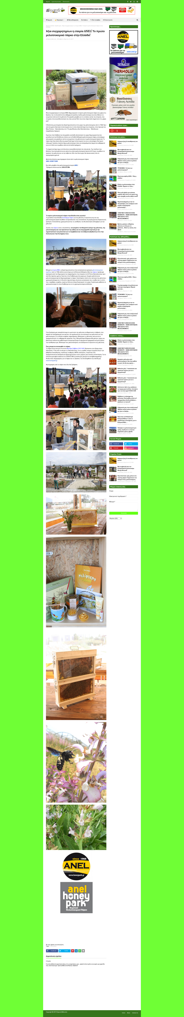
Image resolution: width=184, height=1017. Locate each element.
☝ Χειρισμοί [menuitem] (59, 20)
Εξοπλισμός (58, 25)
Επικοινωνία (66, 1)
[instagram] (134, 1)
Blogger (73, 1014)
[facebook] (128, 1)
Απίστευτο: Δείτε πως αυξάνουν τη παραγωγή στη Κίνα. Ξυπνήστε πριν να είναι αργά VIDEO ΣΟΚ (128, 389)
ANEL (76, 165)
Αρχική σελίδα (50, 25)
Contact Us (135, 1013)
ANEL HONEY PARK (52, 161)
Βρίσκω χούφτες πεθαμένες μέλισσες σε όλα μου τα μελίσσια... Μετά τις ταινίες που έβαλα (127, 227)
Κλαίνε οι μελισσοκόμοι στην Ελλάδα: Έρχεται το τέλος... (126, 185)
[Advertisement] (76, 56)
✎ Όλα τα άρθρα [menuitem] (95, 20)
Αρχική (48, 1)
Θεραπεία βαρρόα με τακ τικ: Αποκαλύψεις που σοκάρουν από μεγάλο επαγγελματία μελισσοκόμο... (128, 204)
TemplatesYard (60, 1014)
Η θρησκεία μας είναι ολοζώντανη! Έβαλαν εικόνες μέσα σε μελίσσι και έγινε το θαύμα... (128, 160)
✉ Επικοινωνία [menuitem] (107, 20)
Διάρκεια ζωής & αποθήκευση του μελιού (128, 142)
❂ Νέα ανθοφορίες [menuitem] (72, 20)
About (128, 1013)
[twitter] (131, 1)
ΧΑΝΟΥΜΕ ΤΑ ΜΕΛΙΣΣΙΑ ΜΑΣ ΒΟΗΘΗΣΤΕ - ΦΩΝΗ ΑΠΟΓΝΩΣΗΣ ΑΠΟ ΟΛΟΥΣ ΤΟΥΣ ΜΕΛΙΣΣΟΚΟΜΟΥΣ (127, 215)
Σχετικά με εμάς (56, 1)
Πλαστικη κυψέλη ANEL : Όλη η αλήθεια (127, 177)
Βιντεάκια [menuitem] (84, 20)
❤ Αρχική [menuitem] (49, 20)
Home (123, 1013)
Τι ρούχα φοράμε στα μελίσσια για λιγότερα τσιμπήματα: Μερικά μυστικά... (128, 287)
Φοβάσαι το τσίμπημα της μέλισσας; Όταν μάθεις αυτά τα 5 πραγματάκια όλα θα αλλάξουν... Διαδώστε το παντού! (127, 399)
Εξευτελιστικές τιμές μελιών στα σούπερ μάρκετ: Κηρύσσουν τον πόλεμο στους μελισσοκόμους (127, 260)
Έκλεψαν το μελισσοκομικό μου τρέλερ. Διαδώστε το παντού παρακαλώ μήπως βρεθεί (127, 429)
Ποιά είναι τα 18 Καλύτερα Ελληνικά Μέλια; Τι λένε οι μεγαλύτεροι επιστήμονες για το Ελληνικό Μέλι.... (127, 419)
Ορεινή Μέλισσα (51, 39)
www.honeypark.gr (51, 360)
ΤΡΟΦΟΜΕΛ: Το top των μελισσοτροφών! (125, 169)
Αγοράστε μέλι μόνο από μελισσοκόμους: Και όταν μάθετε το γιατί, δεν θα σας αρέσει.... (127, 361)
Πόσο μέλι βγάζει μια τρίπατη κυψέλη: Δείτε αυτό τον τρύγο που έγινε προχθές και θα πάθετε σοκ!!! (128, 194)
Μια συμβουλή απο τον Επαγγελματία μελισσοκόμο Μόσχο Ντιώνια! (126, 151)
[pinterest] (137, 1)
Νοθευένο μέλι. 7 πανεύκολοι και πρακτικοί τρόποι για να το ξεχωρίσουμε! (127, 370)
